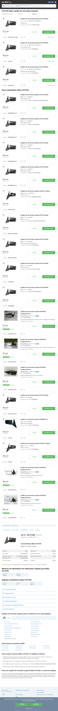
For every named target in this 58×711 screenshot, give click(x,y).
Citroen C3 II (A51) (8, 630)
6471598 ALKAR (46, 645)
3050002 (25, 421)
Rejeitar (36, 704)
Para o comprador (40, 692)
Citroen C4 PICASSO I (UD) (36, 623)
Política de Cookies (32, 700)
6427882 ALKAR (32, 647)
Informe (34, 564)
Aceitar (22, 704)
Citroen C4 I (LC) (7, 621)
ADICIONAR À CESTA (48, 32)
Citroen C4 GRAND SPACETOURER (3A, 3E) (13, 628)
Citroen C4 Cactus (8, 632)
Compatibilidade (24, 529)
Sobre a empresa (19, 694)
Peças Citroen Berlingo (35, 634)
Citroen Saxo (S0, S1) (8, 625)
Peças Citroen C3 (34, 636)
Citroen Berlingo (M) (35, 630)
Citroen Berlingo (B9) (35, 621)
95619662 (30, 315)
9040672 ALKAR (19, 645)
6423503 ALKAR (19, 647)
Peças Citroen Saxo (8, 636)
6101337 (25, 96)
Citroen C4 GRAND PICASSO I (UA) (11, 623)
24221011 (26, 193)
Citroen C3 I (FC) (34, 632)
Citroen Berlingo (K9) (35, 628)
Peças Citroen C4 (7, 634)
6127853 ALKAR (19, 650)
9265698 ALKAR (46, 647)
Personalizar (29, 708)
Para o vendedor (40, 690)
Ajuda (17, 696)
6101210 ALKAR (5, 650)
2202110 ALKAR (32, 645)
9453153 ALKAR (5, 645)
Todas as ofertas (6, 529)
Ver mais (34, 32)
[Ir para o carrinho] (55, 2)
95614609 (5, 574)
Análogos (37, 529)
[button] (50, 2)
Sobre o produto (15, 529)
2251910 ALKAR (5, 647)
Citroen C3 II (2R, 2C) (35, 625)
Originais (31, 529)
